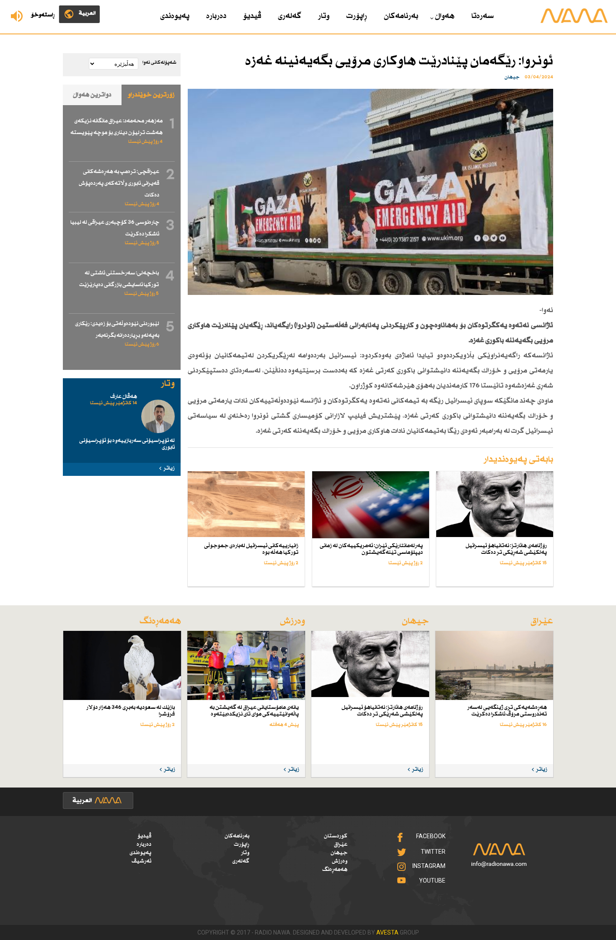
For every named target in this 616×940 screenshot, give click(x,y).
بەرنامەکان (401, 16)
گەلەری (289, 16)
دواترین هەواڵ (92, 95)
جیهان (339, 853)
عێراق (340, 844)
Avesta (387, 932)
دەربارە (216, 16)
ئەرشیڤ (141, 861)
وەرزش (339, 861)
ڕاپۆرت (356, 16)
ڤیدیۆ (252, 16)
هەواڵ (445, 16)
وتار (323, 16)
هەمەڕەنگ (334, 869)
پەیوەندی (174, 16)
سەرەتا (482, 16)
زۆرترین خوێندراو (151, 95)
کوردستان (335, 836)
